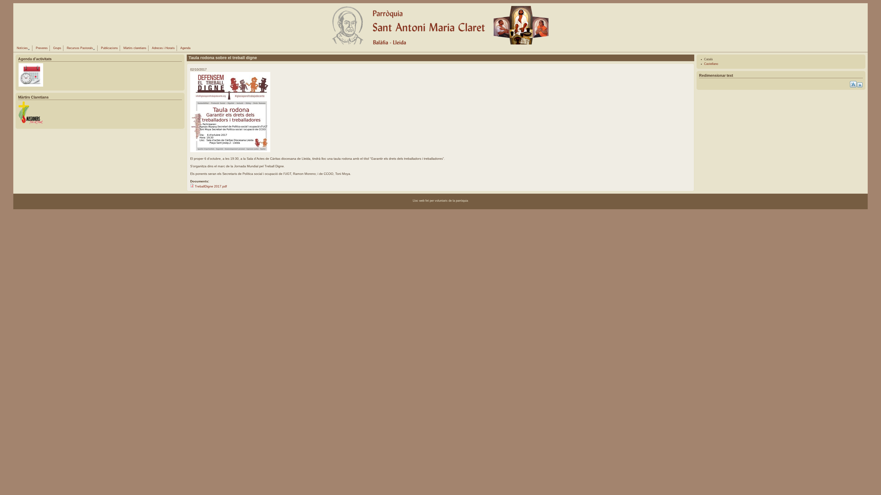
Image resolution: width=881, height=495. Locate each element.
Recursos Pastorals (79, 49)
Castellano (711, 64)
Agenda (185, 48)
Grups (57, 48)
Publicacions (109, 48)
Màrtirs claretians (134, 48)
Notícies (21, 49)
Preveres (42, 48)
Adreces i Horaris (163, 48)
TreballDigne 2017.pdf (211, 186)
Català (708, 59)
